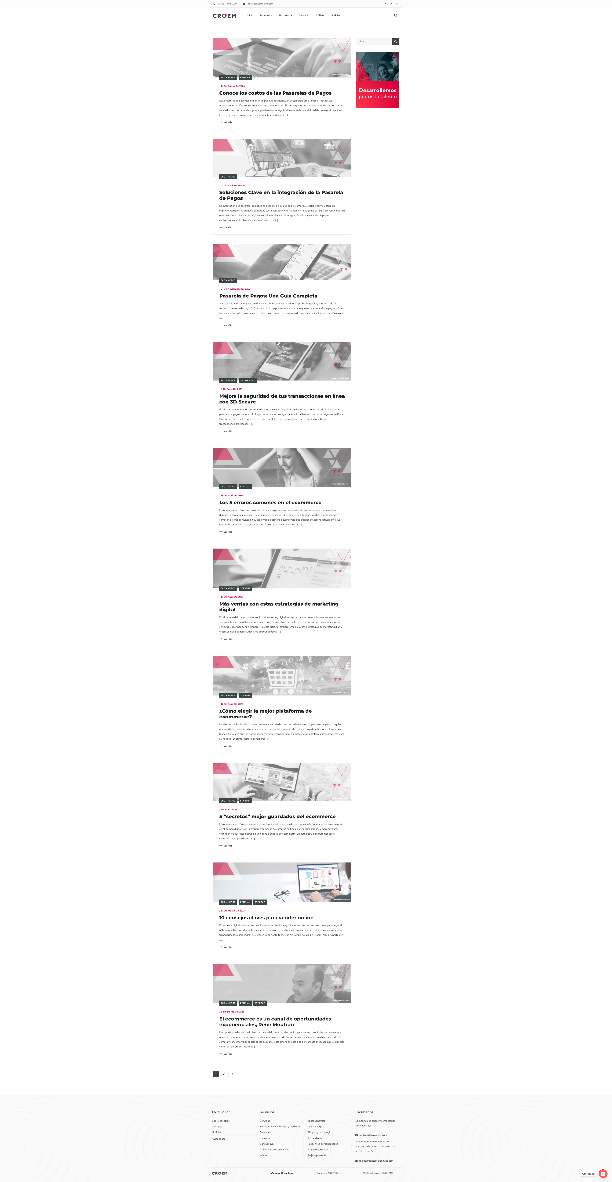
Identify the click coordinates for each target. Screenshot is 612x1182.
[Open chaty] (603, 1173)
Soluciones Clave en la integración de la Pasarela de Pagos (281, 195)
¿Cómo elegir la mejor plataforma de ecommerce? (265, 714)
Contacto (304, 15)
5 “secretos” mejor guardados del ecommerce (277, 816)
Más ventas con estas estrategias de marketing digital (279, 607)
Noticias (335, 15)
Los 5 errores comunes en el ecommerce (270, 502)
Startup (245, 588)
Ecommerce (228, 77)
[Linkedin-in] (391, 3)
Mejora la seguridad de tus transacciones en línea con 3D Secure (282, 399)
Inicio (250, 15)
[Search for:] (377, 41)
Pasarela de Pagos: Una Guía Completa (268, 296)
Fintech (245, 487)
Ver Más (227, 122)
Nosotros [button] (284, 15)
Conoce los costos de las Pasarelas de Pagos (275, 93)
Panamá (245, 77)
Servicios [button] (264, 15)
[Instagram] (396, 3)
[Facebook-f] (385, 3)
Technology (248, 380)
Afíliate (320, 15)
